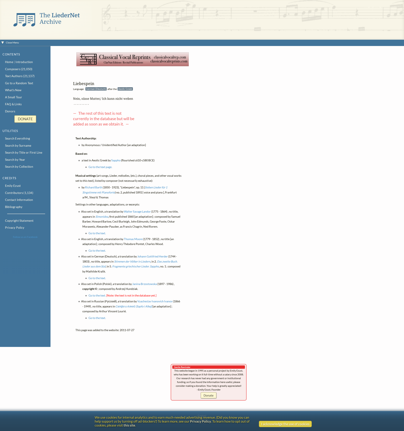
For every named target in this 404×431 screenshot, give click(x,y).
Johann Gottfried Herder (152, 256)
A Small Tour (13, 97)
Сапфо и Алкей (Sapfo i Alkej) (134, 306)
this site (129, 425)
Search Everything (17, 138)
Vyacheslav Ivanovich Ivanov (154, 301)
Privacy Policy (14, 227)
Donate (209, 395)
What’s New (13, 90)
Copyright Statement (19, 220)
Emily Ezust (13, 186)
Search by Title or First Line (23, 152)
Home (9, 62)
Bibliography (13, 207)
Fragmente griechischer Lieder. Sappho (135, 266)
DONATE (25, 119)
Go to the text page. (100, 167)
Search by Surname (18, 145)
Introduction (24, 62)
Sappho (116, 160)
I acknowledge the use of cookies (285, 424)
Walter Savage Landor (137, 211)
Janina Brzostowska (144, 284)
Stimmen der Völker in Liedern (132, 261)
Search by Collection (19, 166)
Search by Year (15, 159)
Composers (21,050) (18, 69)
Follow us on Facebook (25, 236)
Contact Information (19, 200)
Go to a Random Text (19, 83)
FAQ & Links (13, 104)
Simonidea (101, 216)
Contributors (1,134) (19, 193)
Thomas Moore (133, 239)
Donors (10, 111)
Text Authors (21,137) (20, 76)
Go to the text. (97, 233)
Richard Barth (93, 187)
